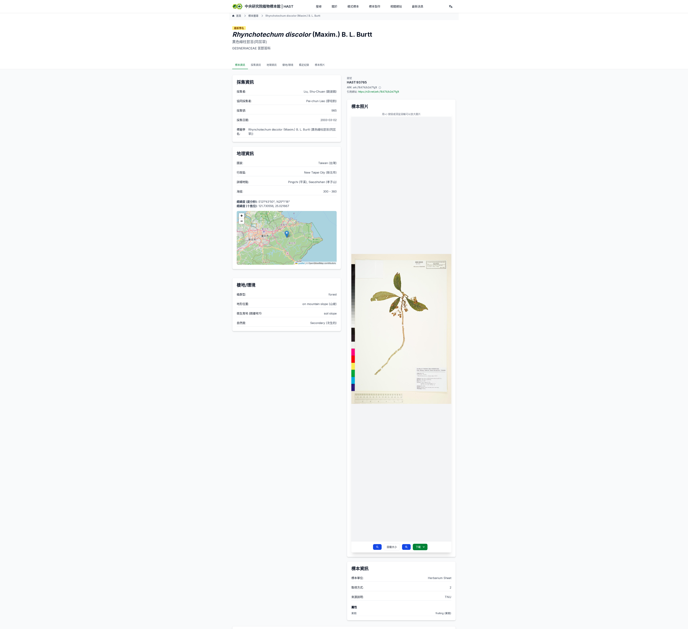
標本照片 (320, 64)
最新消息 (417, 6)
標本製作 (374, 6)
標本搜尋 (253, 15)
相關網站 (396, 6)
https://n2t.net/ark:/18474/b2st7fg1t (378, 91)
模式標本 (353, 6)
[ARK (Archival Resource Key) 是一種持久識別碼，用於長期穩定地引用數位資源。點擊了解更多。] (379, 87)
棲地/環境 (287, 64)
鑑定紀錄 (304, 64)
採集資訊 (256, 64)
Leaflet (301, 263)
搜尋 (319, 6)
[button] (287, 234)
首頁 (238, 15)
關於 (334, 6)
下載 (418, 546)
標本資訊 (240, 64)
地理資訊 (272, 64)
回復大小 (392, 546)
